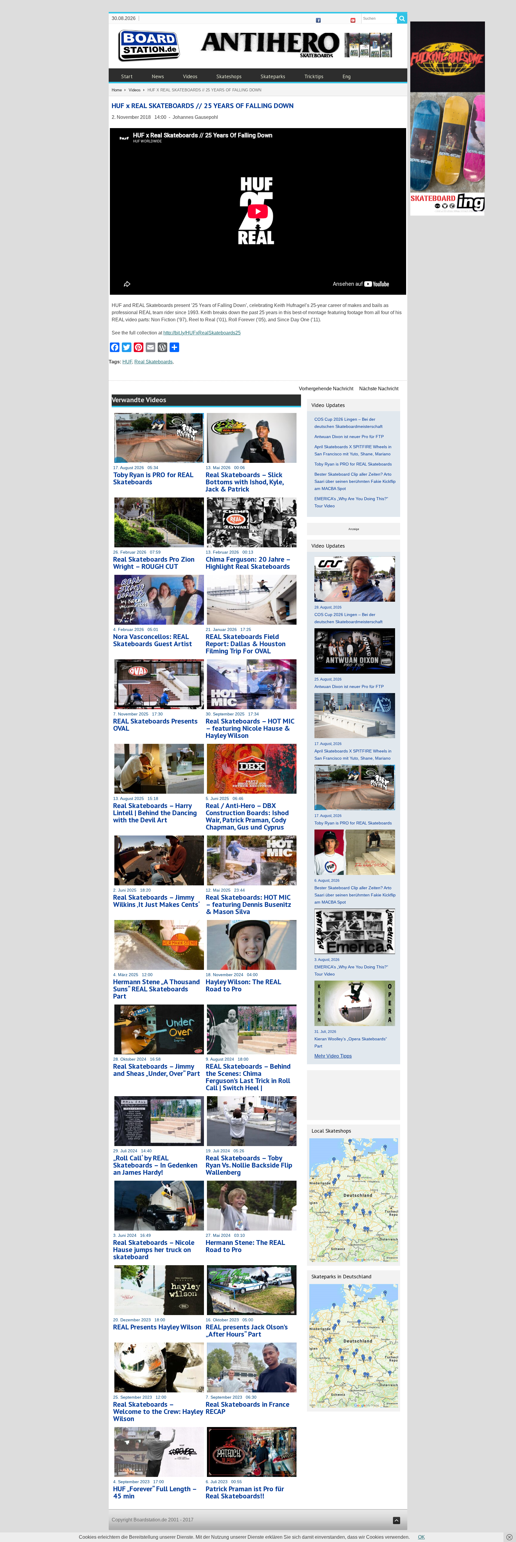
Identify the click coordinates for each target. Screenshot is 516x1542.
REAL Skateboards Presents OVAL (155, 724)
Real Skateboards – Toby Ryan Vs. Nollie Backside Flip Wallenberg (249, 1165)
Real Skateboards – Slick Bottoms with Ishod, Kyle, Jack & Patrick (244, 482)
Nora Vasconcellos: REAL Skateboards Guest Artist (152, 640)
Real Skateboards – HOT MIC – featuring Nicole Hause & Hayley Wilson (250, 728)
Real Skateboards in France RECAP (247, 1408)
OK (421, 1537)
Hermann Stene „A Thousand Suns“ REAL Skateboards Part (156, 989)
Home (117, 90)
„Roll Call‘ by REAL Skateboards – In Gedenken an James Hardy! (155, 1165)
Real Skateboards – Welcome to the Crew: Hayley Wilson (158, 1411)
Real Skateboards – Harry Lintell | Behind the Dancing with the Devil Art (155, 812)
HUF (127, 361)
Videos (190, 76)
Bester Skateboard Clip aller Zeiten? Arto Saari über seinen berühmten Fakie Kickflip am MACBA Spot (355, 481)
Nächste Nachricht (378, 388)
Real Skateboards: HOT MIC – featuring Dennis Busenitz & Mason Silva (248, 904)
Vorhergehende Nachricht (326, 388)
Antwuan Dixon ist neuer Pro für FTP (349, 436)
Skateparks (273, 76)
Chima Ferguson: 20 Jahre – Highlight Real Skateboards (248, 563)
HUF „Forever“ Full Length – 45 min (154, 1492)
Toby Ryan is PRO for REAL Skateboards (153, 478)
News (158, 76)
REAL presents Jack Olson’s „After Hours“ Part (247, 1330)
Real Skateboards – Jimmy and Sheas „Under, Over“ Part (156, 1070)
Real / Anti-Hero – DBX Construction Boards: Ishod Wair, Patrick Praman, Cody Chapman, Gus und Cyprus (247, 816)
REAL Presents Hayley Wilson (157, 1326)
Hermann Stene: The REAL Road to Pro (245, 1246)
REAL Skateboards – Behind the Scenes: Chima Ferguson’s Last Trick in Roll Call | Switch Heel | (248, 1077)
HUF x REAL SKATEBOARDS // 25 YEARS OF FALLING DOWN (203, 105)
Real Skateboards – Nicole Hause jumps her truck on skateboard (153, 1249)
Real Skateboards (153, 361)
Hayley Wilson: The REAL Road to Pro (243, 985)
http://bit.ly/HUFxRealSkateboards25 (202, 332)
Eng (347, 76)
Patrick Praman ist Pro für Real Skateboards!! (245, 1492)
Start (127, 76)
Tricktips (313, 76)
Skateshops (229, 76)
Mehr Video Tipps (333, 1056)
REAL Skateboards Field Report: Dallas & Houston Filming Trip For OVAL (245, 643)
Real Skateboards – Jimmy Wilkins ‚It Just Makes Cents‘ (156, 901)
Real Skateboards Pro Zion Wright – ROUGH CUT (153, 563)
